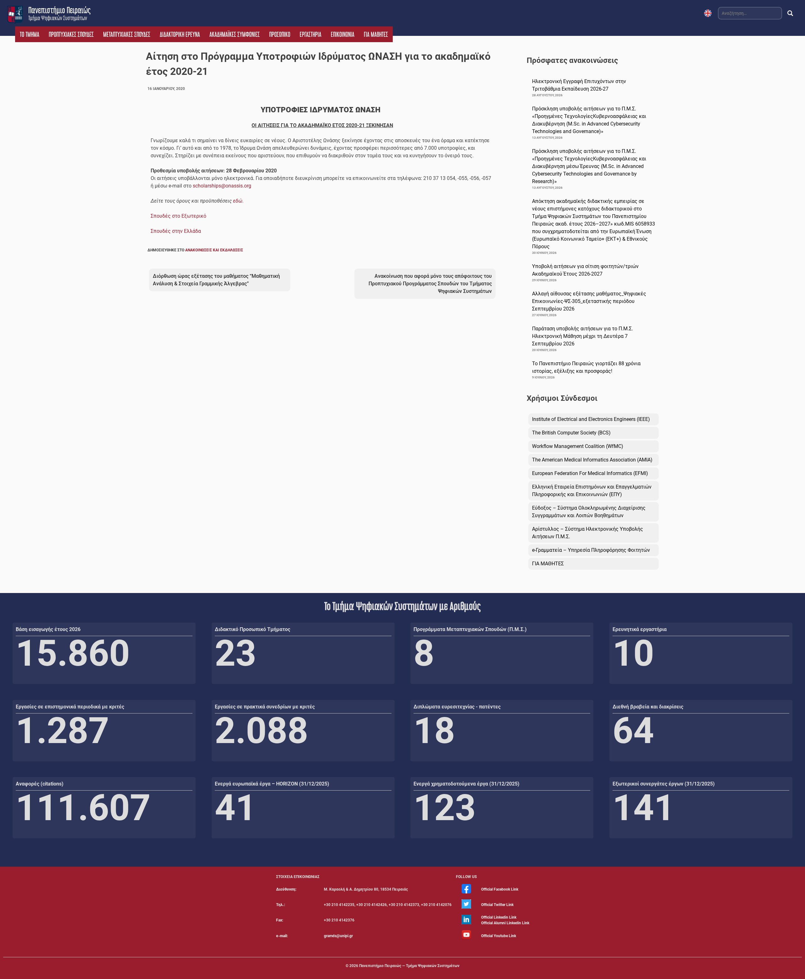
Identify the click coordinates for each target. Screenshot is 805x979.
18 (434, 730)
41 (235, 807)
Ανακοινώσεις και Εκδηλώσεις (214, 250)
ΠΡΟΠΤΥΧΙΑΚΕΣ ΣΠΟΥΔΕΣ (71, 34)
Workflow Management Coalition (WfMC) (577, 446)
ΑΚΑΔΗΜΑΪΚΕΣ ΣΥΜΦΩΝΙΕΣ (234, 34)
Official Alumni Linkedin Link (505, 923)
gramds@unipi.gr (338, 936)
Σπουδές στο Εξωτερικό (178, 216)
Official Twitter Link (497, 905)
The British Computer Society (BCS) (571, 433)
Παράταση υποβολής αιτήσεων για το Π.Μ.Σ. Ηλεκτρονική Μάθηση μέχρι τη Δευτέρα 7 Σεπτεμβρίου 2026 (582, 336)
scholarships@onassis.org (222, 186)
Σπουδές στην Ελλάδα (176, 231)
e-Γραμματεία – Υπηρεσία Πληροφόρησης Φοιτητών (591, 550)
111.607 (83, 807)
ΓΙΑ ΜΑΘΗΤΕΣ (376, 34)
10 (633, 653)
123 (445, 807)
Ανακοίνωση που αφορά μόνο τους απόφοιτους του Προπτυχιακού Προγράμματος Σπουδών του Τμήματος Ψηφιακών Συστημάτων (430, 283)
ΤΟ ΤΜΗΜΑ (29, 34)
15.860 (73, 653)
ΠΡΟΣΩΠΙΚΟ (279, 34)
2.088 (261, 730)
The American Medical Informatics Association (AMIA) (592, 460)
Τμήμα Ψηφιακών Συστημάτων (57, 17)
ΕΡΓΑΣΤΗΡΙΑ (310, 34)
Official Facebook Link (499, 889)
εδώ (237, 201)
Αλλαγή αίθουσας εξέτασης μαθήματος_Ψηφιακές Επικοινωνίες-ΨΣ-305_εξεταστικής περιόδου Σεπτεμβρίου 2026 (589, 301)
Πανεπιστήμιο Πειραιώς (59, 10)
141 (644, 807)
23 (235, 653)
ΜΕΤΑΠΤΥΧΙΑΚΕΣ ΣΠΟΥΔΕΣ (126, 34)
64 (633, 730)
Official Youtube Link (498, 936)
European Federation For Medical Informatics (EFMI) (590, 473)
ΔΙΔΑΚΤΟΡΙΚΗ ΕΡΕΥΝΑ (180, 34)
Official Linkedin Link (498, 917)
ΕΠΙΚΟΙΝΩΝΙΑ (342, 34)
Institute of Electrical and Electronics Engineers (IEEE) (591, 419)
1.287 (62, 730)
